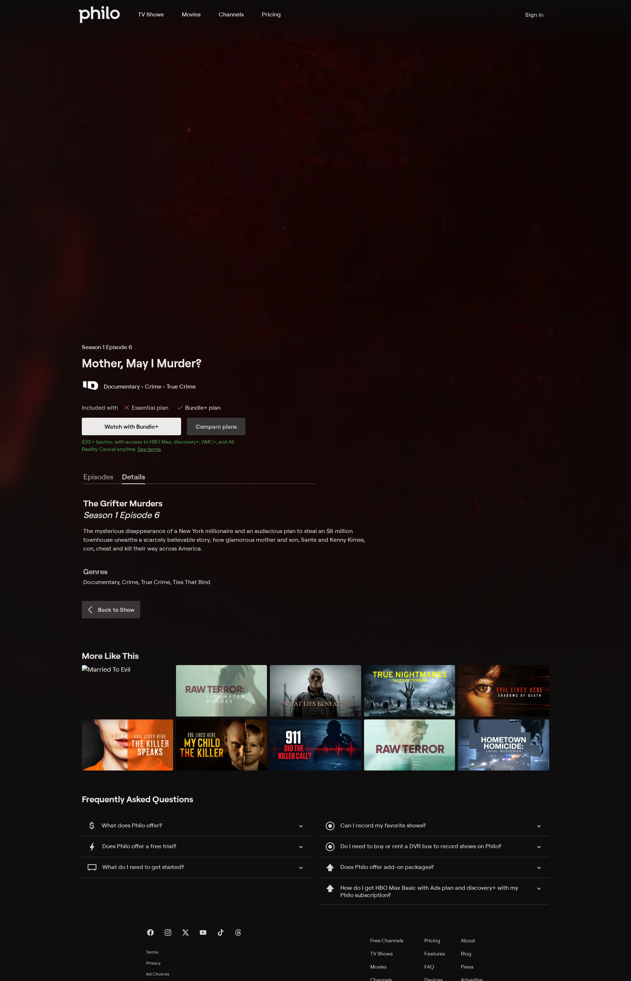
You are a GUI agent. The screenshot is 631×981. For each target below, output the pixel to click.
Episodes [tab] (98, 476)
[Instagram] (168, 932)
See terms (149, 449)
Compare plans (216, 426)
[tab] (133, 477)
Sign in (534, 14)
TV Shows (151, 14)
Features (434, 953)
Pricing (271, 14)
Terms (152, 952)
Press (467, 966)
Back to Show (116, 609)
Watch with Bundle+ (131, 426)
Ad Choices (157, 974)
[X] (185, 932)
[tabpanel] (315, 541)
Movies (191, 14)
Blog (466, 953)
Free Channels (387, 940)
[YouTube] (203, 932)
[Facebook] (150, 932)
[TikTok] (220, 932)
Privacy (153, 963)
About (468, 940)
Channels (231, 14)
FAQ (429, 966)
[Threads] (238, 932)
